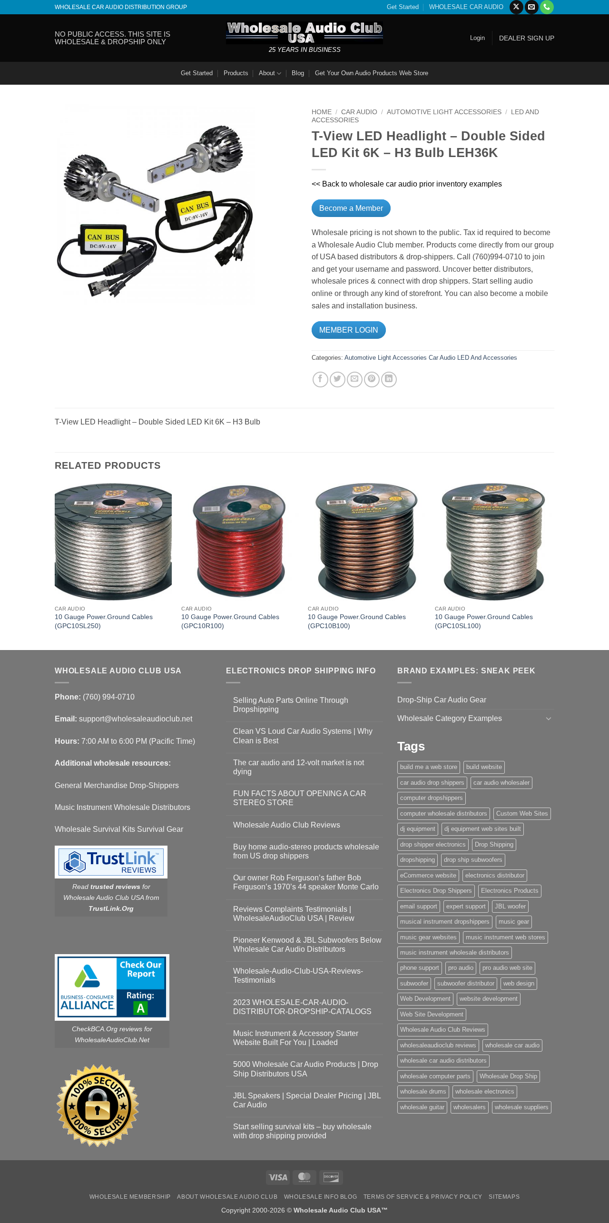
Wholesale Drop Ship (508, 1076)
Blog (298, 73)
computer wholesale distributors (443, 813)
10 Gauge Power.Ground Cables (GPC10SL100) (484, 621)
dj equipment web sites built (482, 828)
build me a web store (428, 766)
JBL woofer (510, 906)
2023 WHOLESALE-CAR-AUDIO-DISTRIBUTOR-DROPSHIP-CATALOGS (302, 1007)
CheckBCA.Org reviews (107, 1029)
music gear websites (428, 937)
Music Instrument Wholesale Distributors (122, 807)
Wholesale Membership (130, 1196)
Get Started (403, 6)
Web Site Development (431, 1014)
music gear (514, 921)
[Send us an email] (532, 7)
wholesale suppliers (522, 1107)
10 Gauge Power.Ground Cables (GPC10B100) (357, 621)
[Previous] (55, 565)
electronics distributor (494, 875)
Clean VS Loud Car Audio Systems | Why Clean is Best (303, 735)
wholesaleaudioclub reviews (438, 1045)
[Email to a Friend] (355, 379)
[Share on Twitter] (337, 379)
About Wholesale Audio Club (227, 1196)
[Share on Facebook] (320, 379)
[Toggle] (548, 718)
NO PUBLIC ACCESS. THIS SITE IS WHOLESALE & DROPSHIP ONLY (112, 38)
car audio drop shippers (432, 782)
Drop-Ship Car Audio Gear (441, 700)
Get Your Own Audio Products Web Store (371, 73)
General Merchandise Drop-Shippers (117, 785)
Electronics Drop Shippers (436, 890)
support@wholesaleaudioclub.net (135, 719)
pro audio (460, 967)
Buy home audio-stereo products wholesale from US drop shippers (306, 851)
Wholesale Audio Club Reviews (286, 825)
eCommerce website (428, 875)
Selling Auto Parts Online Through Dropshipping (290, 704)
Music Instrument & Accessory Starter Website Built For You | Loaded (295, 1037)
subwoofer (414, 983)
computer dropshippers (431, 797)
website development (489, 998)
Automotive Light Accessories (444, 112)
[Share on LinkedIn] (389, 379)
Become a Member (351, 208)
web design (518, 983)
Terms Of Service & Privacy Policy (422, 1196)
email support (418, 906)
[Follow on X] (516, 7)
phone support (419, 967)
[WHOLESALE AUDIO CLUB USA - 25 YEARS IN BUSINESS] (304, 32)
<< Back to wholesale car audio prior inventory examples (407, 184)
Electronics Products (510, 890)
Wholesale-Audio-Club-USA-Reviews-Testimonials (298, 975)
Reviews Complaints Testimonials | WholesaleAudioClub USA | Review (293, 913)
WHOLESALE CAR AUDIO (466, 6)
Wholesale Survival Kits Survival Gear (119, 829)
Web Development (425, 998)
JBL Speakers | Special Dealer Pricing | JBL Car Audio (307, 1100)
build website (484, 766)
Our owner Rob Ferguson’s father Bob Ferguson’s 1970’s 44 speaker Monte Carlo (306, 882)
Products (236, 73)
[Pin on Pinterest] (372, 379)
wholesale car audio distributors (443, 1060)
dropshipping (417, 859)
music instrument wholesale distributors (454, 952)
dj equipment (417, 828)
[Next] (551, 565)
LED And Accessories (487, 357)
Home (322, 112)
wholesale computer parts (435, 1076)
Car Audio (359, 112)
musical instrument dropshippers (445, 921)
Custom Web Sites (522, 813)
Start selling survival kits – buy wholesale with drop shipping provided (302, 1131)
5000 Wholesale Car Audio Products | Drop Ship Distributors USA (305, 1068)
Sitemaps (504, 1196)
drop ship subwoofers (473, 859)
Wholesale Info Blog (320, 1196)
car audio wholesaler (501, 782)
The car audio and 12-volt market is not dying (298, 767)
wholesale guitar (422, 1107)
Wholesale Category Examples (449, 718)
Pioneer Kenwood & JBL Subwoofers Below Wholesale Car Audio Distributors (307, 944)
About (267, 73)
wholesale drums (423, 1091)
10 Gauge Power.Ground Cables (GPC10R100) (230, 621)
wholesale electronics (484, 1091)
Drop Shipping (494, 844)
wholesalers (469, 1107)
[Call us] (547, 7)
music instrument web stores (505, 937)
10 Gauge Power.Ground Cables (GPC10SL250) (104, 621)
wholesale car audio (512, 1045)
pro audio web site (507, 967)
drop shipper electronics (433, 844)
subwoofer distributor (465, 983)
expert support (466, 906)
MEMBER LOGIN (348, 330)
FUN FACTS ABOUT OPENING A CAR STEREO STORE (299, 798)
